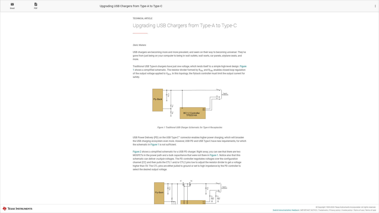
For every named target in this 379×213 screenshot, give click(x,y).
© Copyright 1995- (325, 207)
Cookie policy (347, 210)
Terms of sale (370, 210)
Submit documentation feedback (286, 210)
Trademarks (323, 210)
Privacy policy (334, 210)
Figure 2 (137, 151)
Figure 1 (155, 144)
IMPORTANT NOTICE (308, 210)
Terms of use (359, 210)
